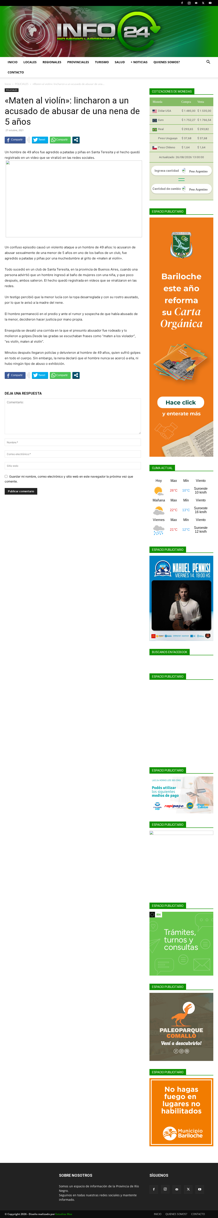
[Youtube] (210, 3)
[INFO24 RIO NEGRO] (109, 31)
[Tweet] (40, 140)
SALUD (120, 62)
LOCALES (30, 62)
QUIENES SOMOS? (166, 62)
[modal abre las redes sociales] (76, 140)
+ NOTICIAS (139, 62)
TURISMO (102, 62)
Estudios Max (63, 1214)
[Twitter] (203, 3)
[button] (208, 62)
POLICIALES (22, 84)
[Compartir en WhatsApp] (60, 140)
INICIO (12, 62)
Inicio (8, 84)
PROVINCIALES (78, 62)
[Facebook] (182, 3)
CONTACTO (16, 72)
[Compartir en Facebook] (15, 140)
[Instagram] (189, 3)
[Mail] (196, 3)
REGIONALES (52, 62)
